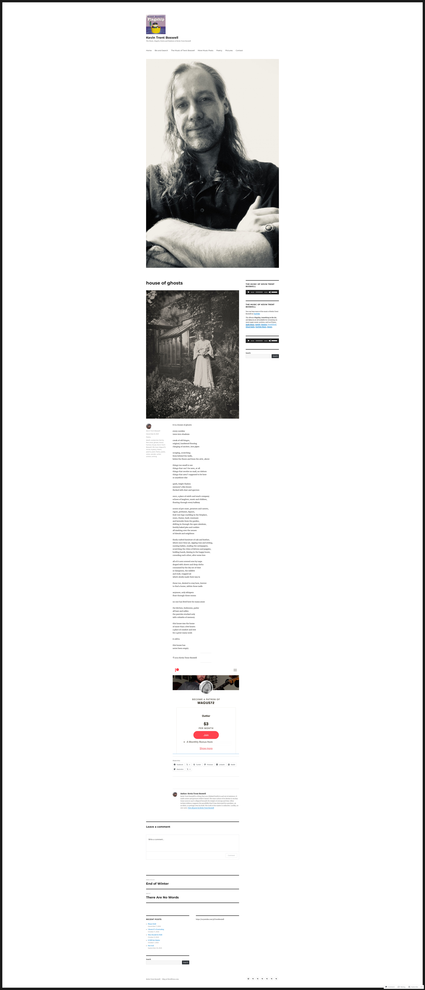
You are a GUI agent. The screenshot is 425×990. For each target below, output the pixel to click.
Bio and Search (161, 50)
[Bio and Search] (253, 979)
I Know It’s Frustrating (156, 929)
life (153, 447)
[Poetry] (267, 979)
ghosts (156, 442)
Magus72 (162, 447)
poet (153, 452)
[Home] (248, 979)
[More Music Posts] (262, 979)
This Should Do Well (155, 935)
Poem (159, 449)
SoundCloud (272, 325)
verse (148, 454)
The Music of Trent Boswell (183, 50)
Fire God (151, 946)
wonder (153, 454)
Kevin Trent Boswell (162, 37)
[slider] (275, 292)
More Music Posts (205, 50)
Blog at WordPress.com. (170, 979)
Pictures (229, 50)
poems (148, 452)
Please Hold (152, 924)
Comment (231, 855)
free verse (149, 442)
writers (148, 456)
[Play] (248, 292)
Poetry (219, 50)
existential (155, 440)
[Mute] (270, 292)
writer (159, 454)
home (161, 442)
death (148, 440)
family (161, 440)
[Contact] (276, 979)
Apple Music (250, 325)
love (156, 447)
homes (148, 445)
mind (148, 449)
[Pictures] (271, 979)
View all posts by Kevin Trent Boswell (201, 808)
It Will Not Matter (154, 940)
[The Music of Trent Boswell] (258, 979)
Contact (239, 50)
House (154, 445)
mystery (153, 449)
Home (149, 50)
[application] (262, 292)
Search (148, 959)
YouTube (257, 314)
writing (154, 456)
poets (163, 452)
